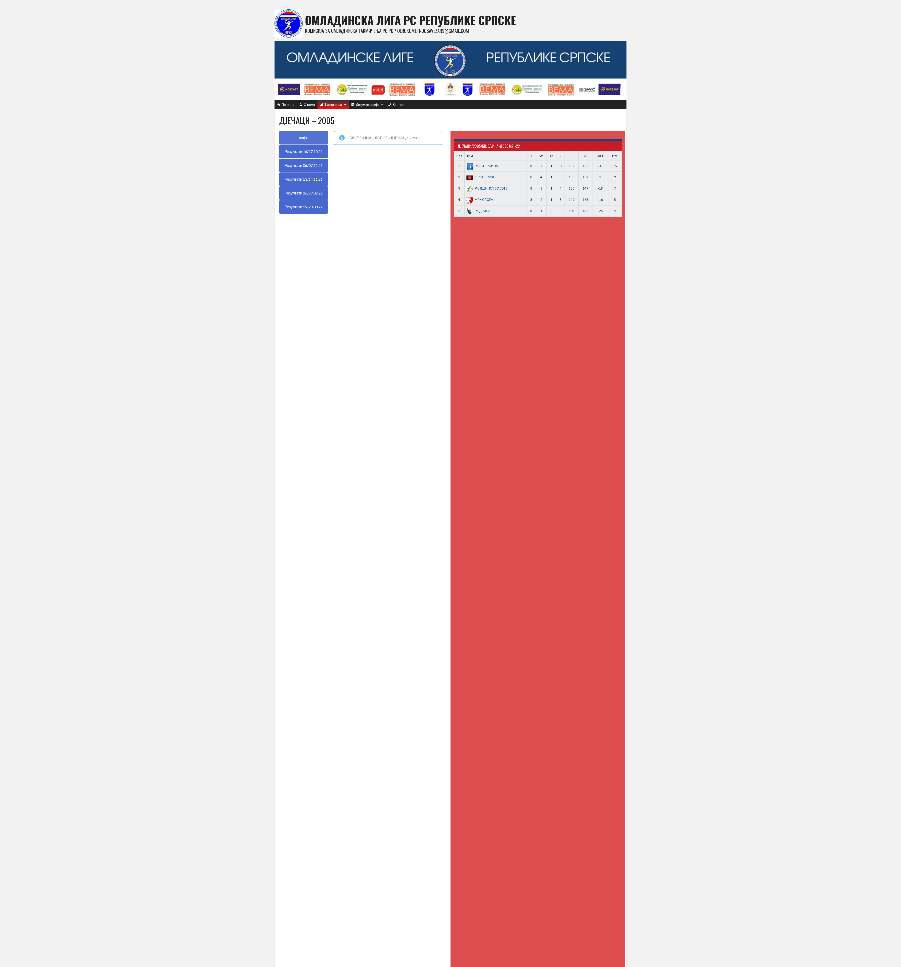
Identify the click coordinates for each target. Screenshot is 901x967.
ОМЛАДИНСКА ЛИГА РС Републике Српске (410, 20)
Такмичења (333, 105)
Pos (459, 156)
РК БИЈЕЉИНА (486, 166)
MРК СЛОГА (484, 200)
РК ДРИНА (482, 211)
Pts (615, 156)
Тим (469, 156)
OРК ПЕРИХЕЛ (486, 177)
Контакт (399, 105)
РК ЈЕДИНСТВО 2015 (491, 188)
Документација (367, 105)
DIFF (600, 156)
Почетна (288, 105)
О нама (309, 105)
